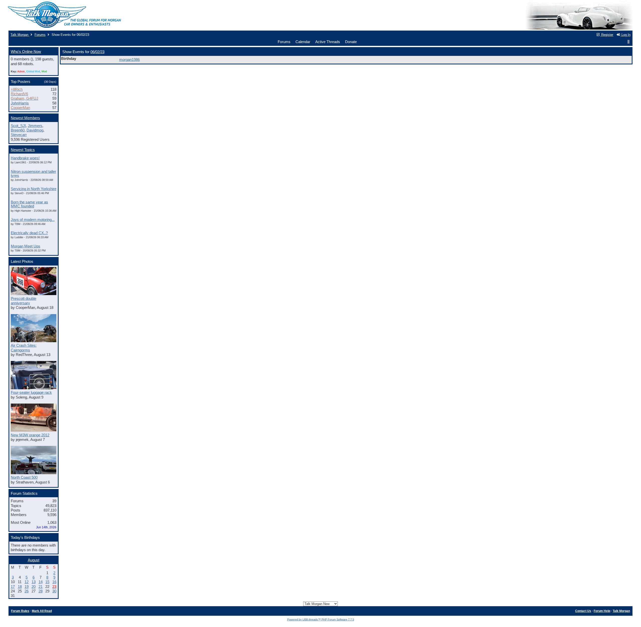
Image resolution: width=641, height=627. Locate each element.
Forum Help (602, 611)
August (33, 560)
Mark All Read (42, 611)
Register (606, 35)
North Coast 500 (24, 477)
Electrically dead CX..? (29, 233)
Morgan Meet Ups (25, 246)
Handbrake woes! (25, 158)
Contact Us (583, 611)
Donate (351, 42)
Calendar (302, 42)
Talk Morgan (20, 35)
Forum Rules (20, 611)
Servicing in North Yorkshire (33, 189)
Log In (625, 35)
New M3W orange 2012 (30, 435)
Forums (40, 35)
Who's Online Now (26, 52)
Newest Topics (23, 150)
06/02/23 (97, 52)
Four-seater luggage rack (31, 393)
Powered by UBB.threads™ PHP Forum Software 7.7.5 (320, 619)
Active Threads (327, 42)
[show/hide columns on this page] (628, 42)
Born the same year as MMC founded (29, 204)
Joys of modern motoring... (33, 220)
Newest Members (25, 118)
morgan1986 (129, 60)
